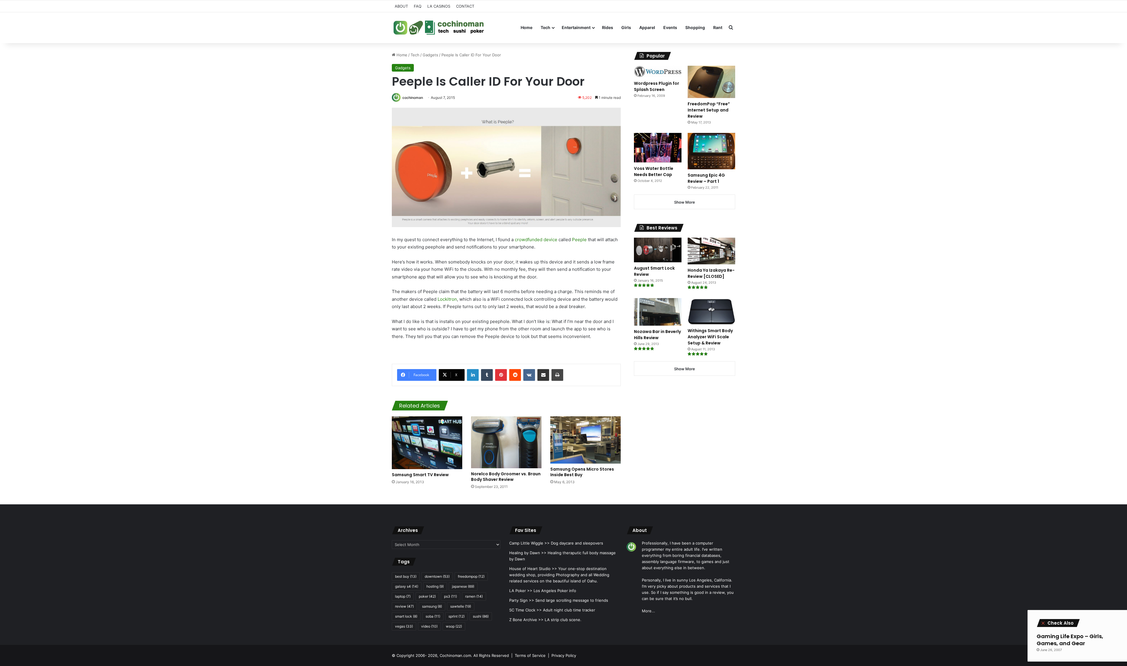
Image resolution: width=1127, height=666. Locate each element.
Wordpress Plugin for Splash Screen (656, 86)
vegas (404, 626)
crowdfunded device (536, 239)
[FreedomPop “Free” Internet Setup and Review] (711, 82)
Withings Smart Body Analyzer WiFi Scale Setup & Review (710, 337)
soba (433, 616)
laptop (403, 596)
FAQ (417, 6)
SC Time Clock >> (525, 610)
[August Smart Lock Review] (657, 250)
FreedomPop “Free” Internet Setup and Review (709, 110)
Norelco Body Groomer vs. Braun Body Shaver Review (506, 476)
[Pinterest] (501, 375)
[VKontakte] (529, 375)
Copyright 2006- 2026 (417, 655)
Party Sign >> (521, 600)
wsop (454, 626)
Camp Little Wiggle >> (529, 543)
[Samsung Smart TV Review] (427, 442)
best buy (405, 576)
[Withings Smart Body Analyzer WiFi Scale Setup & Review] (711, 311)
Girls (626, 27)
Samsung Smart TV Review (420, 475)
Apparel (647, 27)
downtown (437, 576)
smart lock (406, 616)
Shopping (695, 27)
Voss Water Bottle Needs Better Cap (653, 171)
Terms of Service (530, 655)
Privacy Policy (563, 655)
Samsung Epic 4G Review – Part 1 (706, 178)
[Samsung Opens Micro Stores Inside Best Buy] (585, 440)
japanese (463, 586)
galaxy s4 (406, 586)
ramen (474, 596)
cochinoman (412, 97)
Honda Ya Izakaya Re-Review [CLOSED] (711, 273)
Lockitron (447, 299)
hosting (435, 586)
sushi (481, 616)
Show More (684, 202)
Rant (717, 27)
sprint (456, 616)
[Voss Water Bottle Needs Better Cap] (657, 147)
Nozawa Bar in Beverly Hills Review (657, 335)
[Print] (557, 375)
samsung (432, 606)
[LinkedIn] (473, 375)
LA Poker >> (520, 590)
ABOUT (401, 6)
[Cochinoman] (439, 27)
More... (648, 610)
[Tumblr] (487, 375)
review (404, 606)
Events (670, 27)
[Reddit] (515, 375)
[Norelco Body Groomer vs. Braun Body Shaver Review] (506, 442)
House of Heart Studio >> (533, 568)
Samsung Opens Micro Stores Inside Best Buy (582, 472)
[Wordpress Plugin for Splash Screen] (657, 71)
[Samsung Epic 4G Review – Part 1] (711, 151)
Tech (545, 27)
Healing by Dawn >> (527, 552)
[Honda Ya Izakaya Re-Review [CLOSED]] (711, 251)
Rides (607, 27)
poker (427, 596)
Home (526, 27)
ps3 (450, 596)
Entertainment (576, 27)
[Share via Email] (543, 375)
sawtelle (460, 606)
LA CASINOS (438, 6)
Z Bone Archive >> (526, 619)
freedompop (471, 576)
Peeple (579, 239)
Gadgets (430, 55)
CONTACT (465, 6)
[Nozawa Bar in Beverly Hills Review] (657, 312)
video (429, 626)
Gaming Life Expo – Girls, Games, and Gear (1070, 640)
